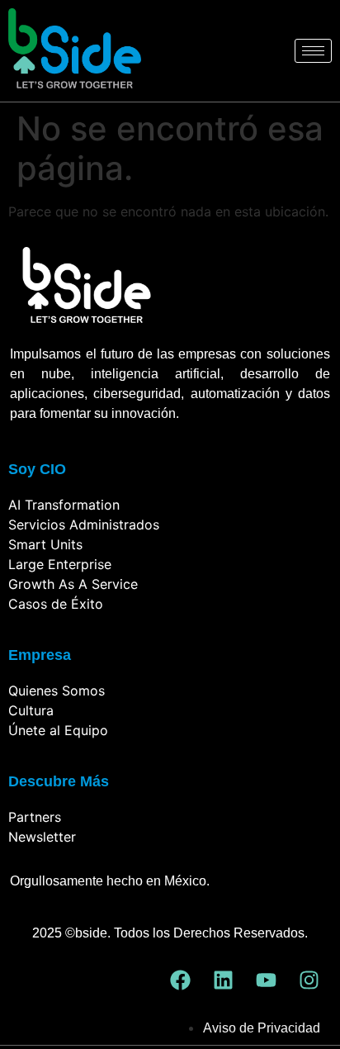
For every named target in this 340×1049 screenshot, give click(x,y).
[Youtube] (266, 980)
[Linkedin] (223, 980)
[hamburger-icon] (313, 51)
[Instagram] (309, 980)
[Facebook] (180, 980)
